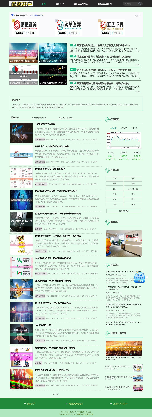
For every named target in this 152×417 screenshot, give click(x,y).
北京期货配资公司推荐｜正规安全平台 (52, 370)
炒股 (114, 204)
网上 (114, 183)
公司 (114, 199)
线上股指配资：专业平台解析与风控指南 (53, 280)
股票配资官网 (40, 139)
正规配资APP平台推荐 (45, 124)
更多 (137, 15)
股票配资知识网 (81, 414)
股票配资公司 (40, 206)
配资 (133, 178)
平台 (133, 183)
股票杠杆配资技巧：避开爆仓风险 (50, 168)
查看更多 (55, 394)
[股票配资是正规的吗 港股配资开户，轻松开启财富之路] (138, 368)
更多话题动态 (124, 211)
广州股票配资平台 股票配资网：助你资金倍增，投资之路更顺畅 (53, 60)
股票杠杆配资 (133, 189)
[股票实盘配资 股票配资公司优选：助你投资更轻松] (23, 75)
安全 (133, 194)
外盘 (114, 194)
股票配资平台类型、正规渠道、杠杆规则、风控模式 (58, 235)
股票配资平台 (40, 318)
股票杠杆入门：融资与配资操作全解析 (52, 146)
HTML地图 (87, 412)
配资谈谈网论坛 (81, 3)
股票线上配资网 (105, 3)
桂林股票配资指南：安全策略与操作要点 (53, 258)
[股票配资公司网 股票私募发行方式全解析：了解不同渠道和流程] (124, 348)
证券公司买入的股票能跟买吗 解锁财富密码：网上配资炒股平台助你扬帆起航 (24, 60)
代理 (133, 204)
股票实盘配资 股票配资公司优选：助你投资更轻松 (24, 83)
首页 (44, 3)
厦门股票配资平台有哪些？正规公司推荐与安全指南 (58, 213)
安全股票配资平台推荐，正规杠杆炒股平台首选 (56, 191)
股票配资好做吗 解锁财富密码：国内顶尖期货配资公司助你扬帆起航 (53, 83)
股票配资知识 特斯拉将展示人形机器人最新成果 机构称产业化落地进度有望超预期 (123, 301)
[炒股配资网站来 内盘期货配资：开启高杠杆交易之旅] (138, 378)
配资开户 (60, 3)
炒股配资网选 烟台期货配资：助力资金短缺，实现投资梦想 (106, 56)
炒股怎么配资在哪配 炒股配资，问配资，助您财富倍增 (104, 69)
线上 (133, 199)
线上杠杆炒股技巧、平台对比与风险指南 (53, 302)
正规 (114, 178)
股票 (114, 189)
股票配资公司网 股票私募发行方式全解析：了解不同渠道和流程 (123, 358)
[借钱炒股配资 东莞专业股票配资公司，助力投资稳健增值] (138, 388)
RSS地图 (80, 412)
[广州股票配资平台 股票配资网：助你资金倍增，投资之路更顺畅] (53, 52)
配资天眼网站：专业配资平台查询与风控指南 (55, 347)
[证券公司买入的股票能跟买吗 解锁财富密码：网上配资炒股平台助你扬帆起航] (23, 52)
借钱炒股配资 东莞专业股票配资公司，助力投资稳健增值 (117, 388)
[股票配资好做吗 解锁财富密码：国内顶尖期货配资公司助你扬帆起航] (53, 75)
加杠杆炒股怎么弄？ (44, 325)
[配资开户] (21, 3)
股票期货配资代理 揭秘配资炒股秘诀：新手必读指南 (103, 83)
